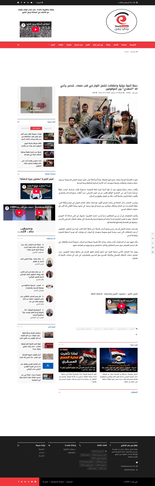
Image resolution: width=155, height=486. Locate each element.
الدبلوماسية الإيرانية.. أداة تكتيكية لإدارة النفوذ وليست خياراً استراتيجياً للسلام (33, 312)
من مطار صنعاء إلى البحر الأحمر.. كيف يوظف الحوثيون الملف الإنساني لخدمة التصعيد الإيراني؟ (32, 274)
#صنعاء (132, 329)
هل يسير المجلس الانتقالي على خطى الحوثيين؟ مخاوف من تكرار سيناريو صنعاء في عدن (32, 299)
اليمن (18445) (85, 455)
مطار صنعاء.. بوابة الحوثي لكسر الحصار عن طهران (32, 260)
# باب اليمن (97, 329)
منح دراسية (79, 44)
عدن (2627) (102, 468)
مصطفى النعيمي (38, 252)
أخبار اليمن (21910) (97, 451)
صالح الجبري (40, 279)
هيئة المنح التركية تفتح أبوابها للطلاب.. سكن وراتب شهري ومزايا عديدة (31, 346)
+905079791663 (129, 470)
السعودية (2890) (101, 465)
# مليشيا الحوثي (122, 329)
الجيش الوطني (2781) (87, 465)
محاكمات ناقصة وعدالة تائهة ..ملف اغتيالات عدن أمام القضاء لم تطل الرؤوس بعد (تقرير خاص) (30, 336)
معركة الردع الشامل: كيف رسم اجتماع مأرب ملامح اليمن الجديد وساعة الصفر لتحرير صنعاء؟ (32, 247)
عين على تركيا (98, 44)
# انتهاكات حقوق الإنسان (84, 329)
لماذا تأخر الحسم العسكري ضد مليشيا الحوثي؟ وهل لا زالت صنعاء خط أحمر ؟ (77, 368)
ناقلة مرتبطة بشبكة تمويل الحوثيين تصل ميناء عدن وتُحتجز (31, 144)
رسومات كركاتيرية (69, 449)
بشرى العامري (39, 264)
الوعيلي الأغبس (39, 290)
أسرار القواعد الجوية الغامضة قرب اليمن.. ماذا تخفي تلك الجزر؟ (30, 356)
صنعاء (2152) (92, 468)
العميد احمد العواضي (37, 317)
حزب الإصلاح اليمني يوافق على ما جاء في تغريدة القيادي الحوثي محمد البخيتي (30, 367)
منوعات (68, 44)
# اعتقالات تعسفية (109, 329)
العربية (39, 2)
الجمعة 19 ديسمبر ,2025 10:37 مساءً (110, 92)
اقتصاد (115, 44)
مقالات (60, 44)
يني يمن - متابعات (130, 365)
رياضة (108, 44)
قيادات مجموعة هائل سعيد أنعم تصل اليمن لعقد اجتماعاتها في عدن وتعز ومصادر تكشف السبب (31, 137)
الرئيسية (133, 44)
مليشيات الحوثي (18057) (99, 458)
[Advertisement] (77, 68)
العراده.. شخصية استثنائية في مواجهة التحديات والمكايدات (33, 286)
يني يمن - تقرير (90, 365)
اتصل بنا (41, 456)
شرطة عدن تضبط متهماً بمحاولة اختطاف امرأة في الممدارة (31, 153)
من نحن (41, 452)
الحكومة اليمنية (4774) (86, 462)
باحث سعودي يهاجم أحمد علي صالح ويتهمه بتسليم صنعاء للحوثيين (31, 163)
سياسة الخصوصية (57, 482)
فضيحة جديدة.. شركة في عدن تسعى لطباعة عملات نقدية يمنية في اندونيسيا (30, 377)
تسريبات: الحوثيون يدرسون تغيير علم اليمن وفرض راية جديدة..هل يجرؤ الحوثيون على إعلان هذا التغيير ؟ (119, 368)
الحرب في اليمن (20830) (99, 455)
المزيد (52, 44)
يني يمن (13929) (101, 462)
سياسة (124, 44)
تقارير (88, 44)
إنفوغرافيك (71, 452)
